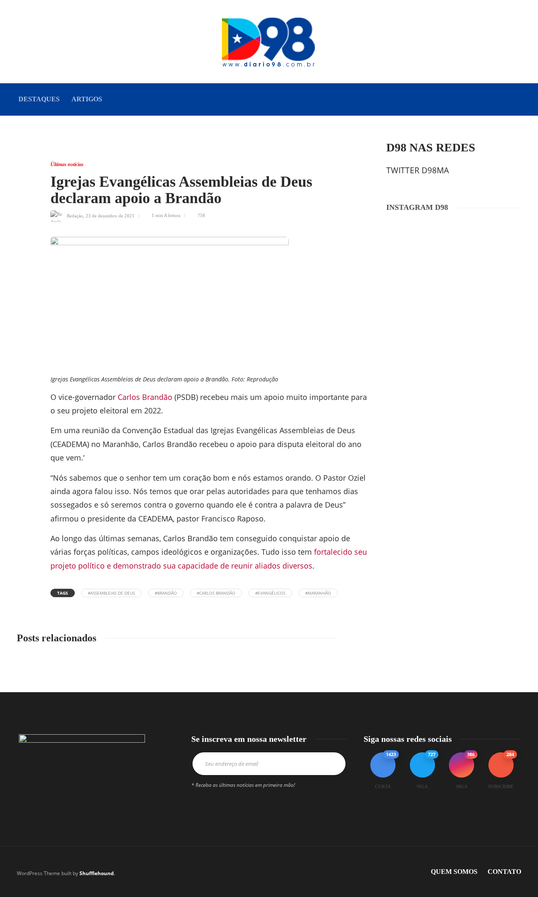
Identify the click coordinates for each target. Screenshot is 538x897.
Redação (75, 215)
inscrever (329, 763)
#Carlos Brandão (216, 593)
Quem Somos (454, 871)
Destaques (39, 99)
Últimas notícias (67, 164)
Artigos (86, 99)
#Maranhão (318, 593)
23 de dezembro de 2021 (110, 215)
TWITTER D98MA (417, 170)
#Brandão (166, 593)
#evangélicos (270, 593)
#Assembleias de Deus (111, 593)
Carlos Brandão (145, 397)
